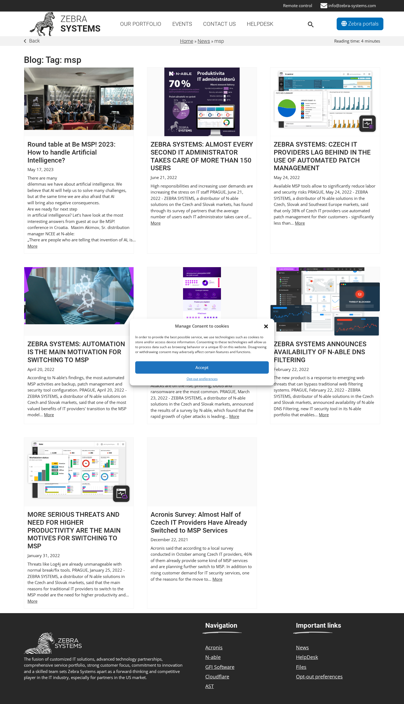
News (204, 41)
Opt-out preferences (202, 378)
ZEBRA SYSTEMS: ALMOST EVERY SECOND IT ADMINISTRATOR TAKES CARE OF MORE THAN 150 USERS (202, 156)
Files (301, 667)
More (32, 246)
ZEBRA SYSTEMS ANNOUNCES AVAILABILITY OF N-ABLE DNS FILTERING (320, 352)
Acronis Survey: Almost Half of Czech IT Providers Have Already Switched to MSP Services (199, 522)
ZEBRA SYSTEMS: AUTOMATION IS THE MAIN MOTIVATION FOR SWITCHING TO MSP (76, 352)
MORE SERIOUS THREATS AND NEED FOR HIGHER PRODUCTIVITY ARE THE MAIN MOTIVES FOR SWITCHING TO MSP (74, 530)
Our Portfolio (140, 24)
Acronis (214, 647)
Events (182, 24)
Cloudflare (217, 676)
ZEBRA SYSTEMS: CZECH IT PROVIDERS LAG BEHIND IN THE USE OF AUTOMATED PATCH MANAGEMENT (322, 156)
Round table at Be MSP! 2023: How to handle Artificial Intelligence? (71, 152)
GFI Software (219, 667)
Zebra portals (363, 24)
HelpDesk (307, 657)
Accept (202, 367)
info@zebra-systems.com (352, 5)
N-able (213, 657)
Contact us (219, 24)
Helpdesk (260, 24)
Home (186, 41)
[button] (266, 326)
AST (209, 686)
